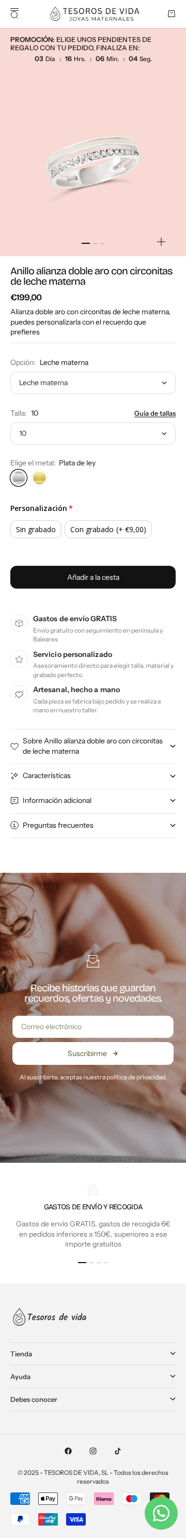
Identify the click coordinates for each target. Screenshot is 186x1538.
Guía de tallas (155, 413)
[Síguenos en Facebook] (68, 1451)
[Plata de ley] (18, 478)
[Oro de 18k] (39, 478)
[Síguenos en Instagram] (93, 1451)
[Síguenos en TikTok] (118, 1451)
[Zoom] (161, 241)
